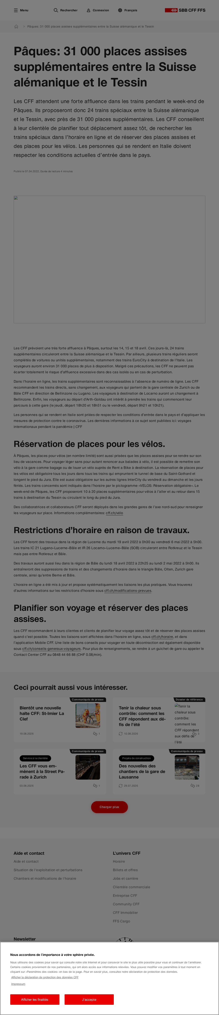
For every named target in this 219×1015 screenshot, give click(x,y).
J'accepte (89, 999)
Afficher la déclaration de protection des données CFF (44, 977)
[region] (109, 978)
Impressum (18, 984)
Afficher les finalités (34, 999)
